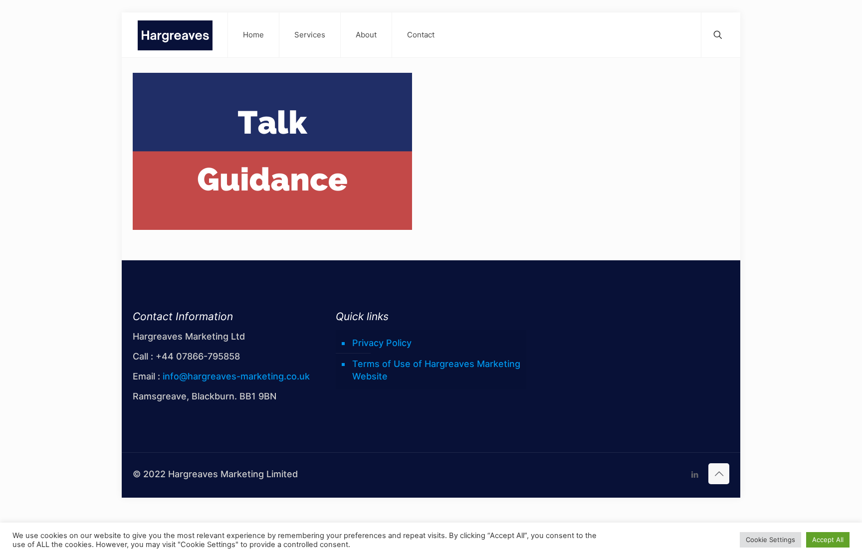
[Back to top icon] (718, 473)
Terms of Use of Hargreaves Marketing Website (436, 370)
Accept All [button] (828, 540)
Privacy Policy (382, 343)
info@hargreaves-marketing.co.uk (236, 376)
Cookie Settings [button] (770, 540)
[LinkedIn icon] (694, 474)
